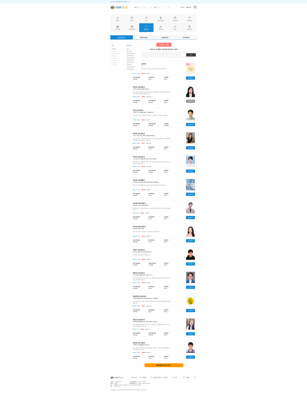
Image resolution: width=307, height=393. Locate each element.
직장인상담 (114, 58)
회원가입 (188, 7)
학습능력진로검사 (131, 58)
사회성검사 (129, 64)
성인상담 (114, 56)
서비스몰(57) (186, 37)
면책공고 (166, 377)
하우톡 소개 (134, 377)
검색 (150, 7)
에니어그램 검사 (130, 53)
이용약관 (144, 377)
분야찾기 (163, 45)
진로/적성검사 (130, 55)
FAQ (176, 377)
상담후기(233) (143, 37)
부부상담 (114, 60)
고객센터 (188, 377)
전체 (128, 49)
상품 (155, 7)
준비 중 (190, 101)
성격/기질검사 (130, 62)
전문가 (135, 7)
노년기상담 (114, 65)
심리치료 (114, 51)
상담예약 (190, 78)
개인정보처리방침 (157, 377)
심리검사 (114, 49)
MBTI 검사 (129, 51)
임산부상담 (114, 62)
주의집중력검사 (130, 60)
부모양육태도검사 (131, 67)
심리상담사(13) (122, 37)
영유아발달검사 (130, 69)
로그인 (182, 7)
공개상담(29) (165, 37)
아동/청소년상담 (115, 53)
